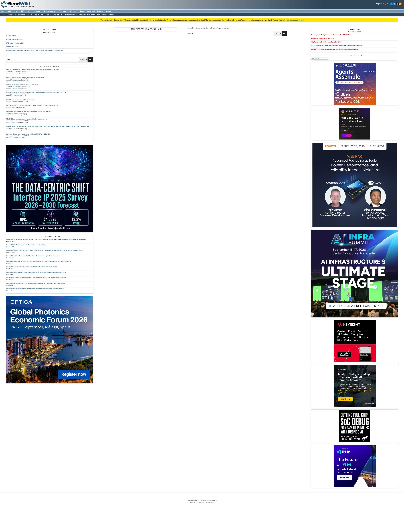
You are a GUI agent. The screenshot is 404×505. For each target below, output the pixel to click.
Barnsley (16, 79)
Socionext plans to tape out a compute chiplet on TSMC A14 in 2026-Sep (28, 134)
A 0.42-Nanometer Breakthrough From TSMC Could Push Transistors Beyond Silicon (336, 45)
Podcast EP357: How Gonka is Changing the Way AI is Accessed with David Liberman (32, 267)
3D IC (99, 14)
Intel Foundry (51, 14)
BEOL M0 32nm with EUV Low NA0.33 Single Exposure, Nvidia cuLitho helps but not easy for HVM (36, 92)
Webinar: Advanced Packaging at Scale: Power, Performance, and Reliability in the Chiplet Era (34, 50)
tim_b (15, 128)
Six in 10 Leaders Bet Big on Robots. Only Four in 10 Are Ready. (25, 77)
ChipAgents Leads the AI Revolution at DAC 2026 (326, 42)
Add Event (46, 32)
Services (37, 11)
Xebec (15, 113)
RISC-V (59, 14)
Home (3, 11)
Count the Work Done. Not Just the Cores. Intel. (20, 100)
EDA (22, 11)
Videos (108, 11)
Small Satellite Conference (14, 39)
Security (73, 11)
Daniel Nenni (17, 71)
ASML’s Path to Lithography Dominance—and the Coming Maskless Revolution (334, 49)
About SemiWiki (209, 502)
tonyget (14, 107)
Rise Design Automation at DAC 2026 (322, 38)
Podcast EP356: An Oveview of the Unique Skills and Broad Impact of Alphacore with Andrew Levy (36, 272)
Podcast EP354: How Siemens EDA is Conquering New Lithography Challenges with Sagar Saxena (35, 283)
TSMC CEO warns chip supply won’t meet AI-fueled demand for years (27, 119)
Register (379, 4)
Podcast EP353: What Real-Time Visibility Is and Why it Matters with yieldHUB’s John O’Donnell (35, 288)
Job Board (91, 11)
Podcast (100, 11)
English (316, 58)
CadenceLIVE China (12, 46)
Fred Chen (16, 94)
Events (111, 14)
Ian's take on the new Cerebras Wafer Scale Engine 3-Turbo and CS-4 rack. (29, 111)
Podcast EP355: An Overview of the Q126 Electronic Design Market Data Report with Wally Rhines (36, 277)
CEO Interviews (19, 14)
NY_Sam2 (14, 88)
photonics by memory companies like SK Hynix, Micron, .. (23, 85)
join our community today (293, 20)
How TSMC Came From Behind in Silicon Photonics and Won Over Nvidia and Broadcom (32, 69)
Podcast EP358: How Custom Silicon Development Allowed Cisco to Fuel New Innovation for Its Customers (38, 261)
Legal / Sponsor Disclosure (197, 502)
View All (53, 32)
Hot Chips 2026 (11, 36)
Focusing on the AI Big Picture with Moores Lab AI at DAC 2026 (330, 35)
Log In (385, 4)
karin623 (14, 73)
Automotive (91, 14)
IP (29, 11)
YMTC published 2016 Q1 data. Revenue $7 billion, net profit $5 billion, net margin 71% (32, 105)
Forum (16, 11)
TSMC (42, 14)
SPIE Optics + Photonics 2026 (15, 43)
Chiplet (36, 14)
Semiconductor (49, 11)
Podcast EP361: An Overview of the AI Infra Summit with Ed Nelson (26, 245)
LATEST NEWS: (7, 14)
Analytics (62, 11)
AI (76, 14)
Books (82, 11)
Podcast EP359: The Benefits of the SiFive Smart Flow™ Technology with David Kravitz (32, 256)
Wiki (9, 11)
